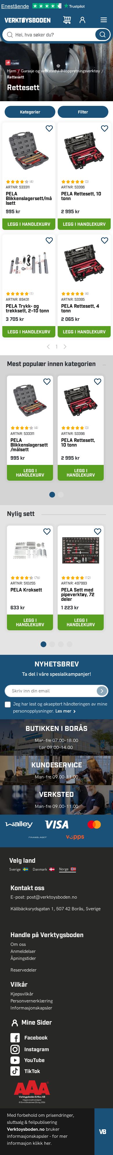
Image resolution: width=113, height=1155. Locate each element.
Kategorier (30, 111)
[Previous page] (48, 346)
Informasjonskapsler (31, 1008)
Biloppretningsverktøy (80, 71)
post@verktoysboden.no (52, 897)
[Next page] (65, 346)
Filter (83, 111)
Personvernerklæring (31, 1001)
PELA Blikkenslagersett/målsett (29, 198)
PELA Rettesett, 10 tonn (81, 196)
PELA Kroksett (26, 589)
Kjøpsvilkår (21, 994)
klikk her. (43, 1143)
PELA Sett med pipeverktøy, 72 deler (77, 594)
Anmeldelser (23, 951)
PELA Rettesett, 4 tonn (80, 308)
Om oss (20, 944)
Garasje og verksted (38, 71)
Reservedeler (23, 970)
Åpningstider (23, 958)
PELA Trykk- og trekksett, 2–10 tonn (27, 308)
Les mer (63, 711)
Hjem (11, 71)
